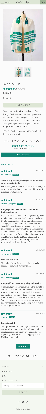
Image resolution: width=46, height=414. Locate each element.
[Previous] (5, 38)
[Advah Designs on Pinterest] (23, 402)
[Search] (38, 2)
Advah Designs (23, 2)
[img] (6, 171)
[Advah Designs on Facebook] (19, 402)
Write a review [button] (23, 155)
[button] (9, 89)
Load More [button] (23, 346)
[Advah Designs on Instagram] (26, 402)
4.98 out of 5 (28, 146)
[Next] (41, 38)
